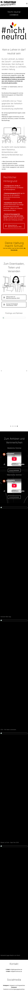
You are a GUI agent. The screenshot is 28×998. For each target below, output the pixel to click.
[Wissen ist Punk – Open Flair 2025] (14, 786)
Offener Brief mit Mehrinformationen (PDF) (15, 226)
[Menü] (26, 3)
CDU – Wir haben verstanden (8, 729)
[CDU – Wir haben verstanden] (14, 673)
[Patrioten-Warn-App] (14, 560)
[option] (14, 371)
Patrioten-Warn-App (6, 616)
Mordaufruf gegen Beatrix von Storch (10, 955)
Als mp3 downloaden (14, 470)
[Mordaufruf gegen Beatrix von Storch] (14, 899)
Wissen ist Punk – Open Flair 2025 (10, 842)
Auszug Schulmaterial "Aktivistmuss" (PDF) (12, 304)
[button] (1, 371)
